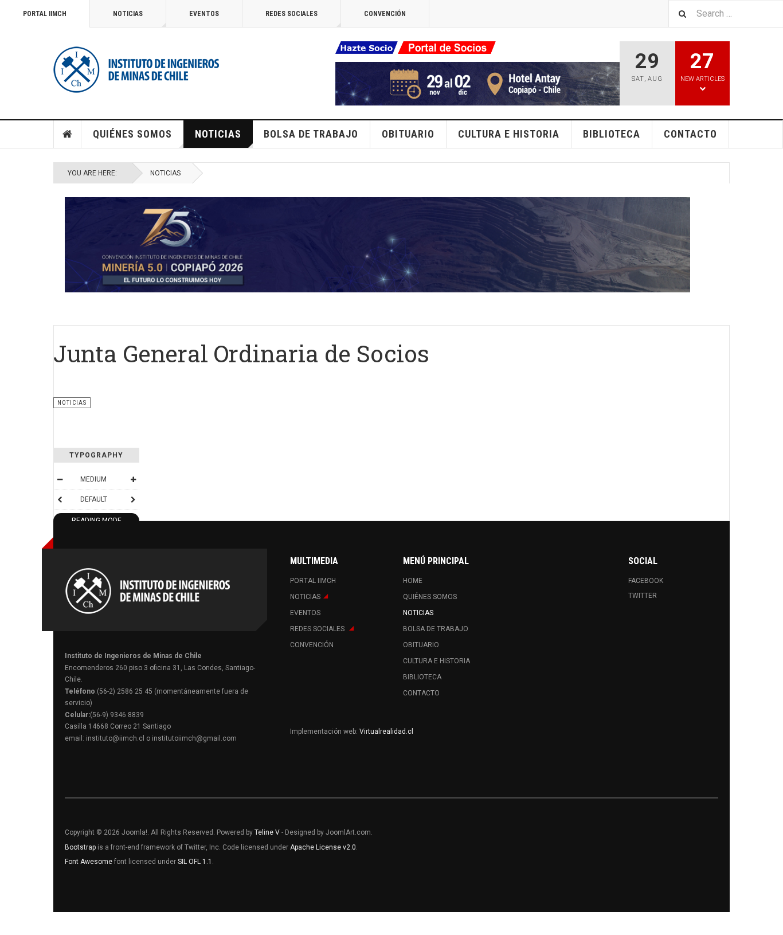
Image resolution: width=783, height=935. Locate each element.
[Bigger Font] (133, 479)
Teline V (267, 832)
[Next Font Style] (133, 499)
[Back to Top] (11, 923)
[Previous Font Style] (59, 499)
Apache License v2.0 (323, 847)
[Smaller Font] (59, 479)
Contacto (690, 134)
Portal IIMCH (44, 14)
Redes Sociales (291, 14)
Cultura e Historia (508, 134)
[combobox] (725, 13)
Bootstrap (80, 847)
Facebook (645, 581)
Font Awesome (88, 862)
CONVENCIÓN (385, 14)
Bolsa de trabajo (311, 134)
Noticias (128, 14)
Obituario (408, 134)
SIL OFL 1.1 (195, 862)
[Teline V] (136, 68)
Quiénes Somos (132, 134)
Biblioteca (611, 134)
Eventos (204, 14)
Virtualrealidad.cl (386, 731)
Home (67, 134)
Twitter (642, 596)
